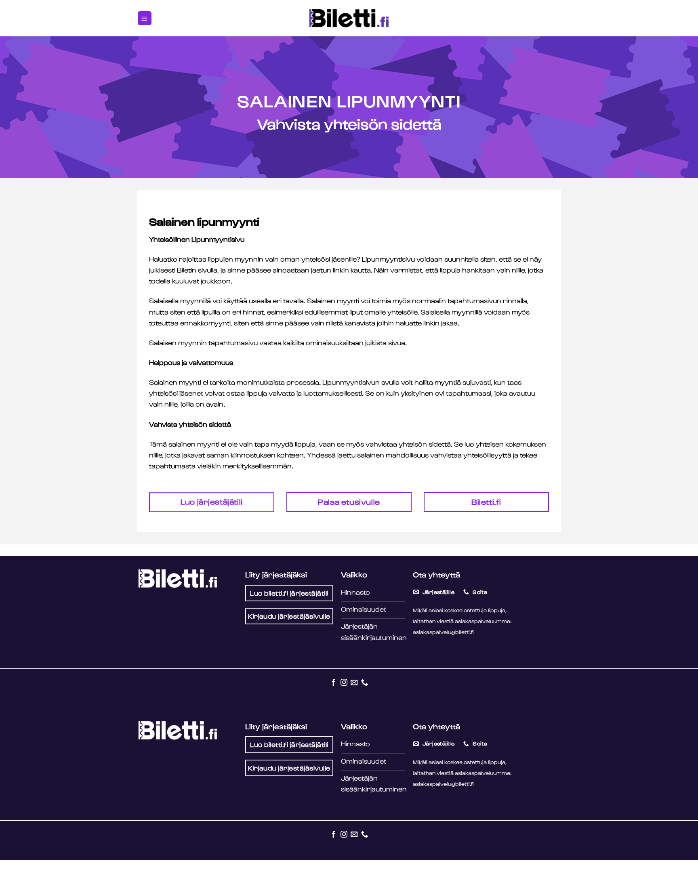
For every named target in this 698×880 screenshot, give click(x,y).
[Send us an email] (354, 682)
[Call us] (364, 682)
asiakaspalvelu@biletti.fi (443, 631)
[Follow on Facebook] (333, 682)
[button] (144, 18)
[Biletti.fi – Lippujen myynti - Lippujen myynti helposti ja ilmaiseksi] (349, 18)
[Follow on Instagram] (343, 682)
